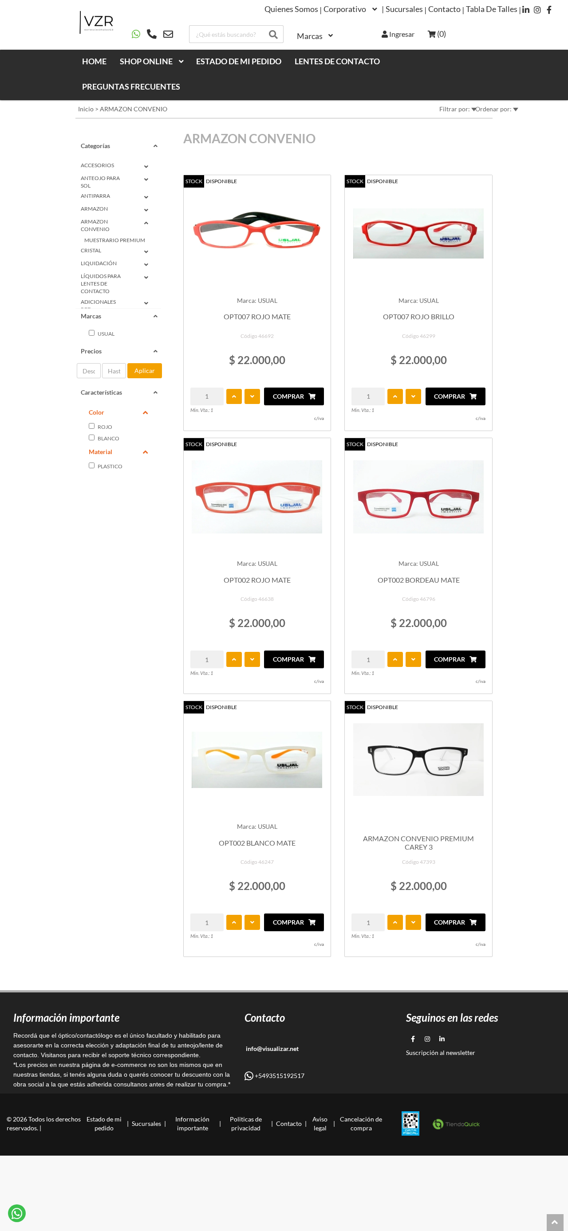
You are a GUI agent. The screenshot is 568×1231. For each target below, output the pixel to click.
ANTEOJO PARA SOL (100, 182)
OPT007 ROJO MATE (257, 316)
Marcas (310, 36)
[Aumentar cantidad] (234, 396)
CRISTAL (91, 250)
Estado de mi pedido (238, 61)
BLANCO (108, 438)
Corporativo (344, 9)
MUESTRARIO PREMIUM (114, 240)
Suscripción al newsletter (440, 1052)
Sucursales (404, 9)
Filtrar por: (455, 109)
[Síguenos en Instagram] (537, 9)
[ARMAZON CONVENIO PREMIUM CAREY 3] (418, 759)
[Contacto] (152, 34)
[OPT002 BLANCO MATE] (257, 759)
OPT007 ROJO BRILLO (418, 316)
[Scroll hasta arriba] (555, 1222)
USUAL (105, 333)
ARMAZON (94, 208)
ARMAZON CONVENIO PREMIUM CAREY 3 (418, 842)
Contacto (444, 9)
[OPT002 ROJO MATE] (257, 496)
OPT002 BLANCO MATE (257, 843)
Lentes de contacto (337, 61)
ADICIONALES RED (98, 305)
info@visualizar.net (272, 1048)
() (441, 34)
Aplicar (144, 370)
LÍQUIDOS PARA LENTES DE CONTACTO (101, 283)
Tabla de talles (491, 9)
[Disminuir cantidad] (252, 396)
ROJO (104, 426)
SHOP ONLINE (146, 61)
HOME (94, 61)
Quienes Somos (291, 9)
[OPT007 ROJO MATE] (257, 233)
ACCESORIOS (97, 165)
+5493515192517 (278, 1075)
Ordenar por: (494, 109)
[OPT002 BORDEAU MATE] (418, 496)
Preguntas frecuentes (131, 86)
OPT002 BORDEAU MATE (419, 580)
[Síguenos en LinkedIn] (525, 9)
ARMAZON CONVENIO (133, 109)
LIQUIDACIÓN (99, 263)
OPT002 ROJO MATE (257, 580)
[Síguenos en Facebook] (549, 9)
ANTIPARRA (95, 195)
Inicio (86, 109)
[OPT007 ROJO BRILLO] (418, 233)
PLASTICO (109, 466)
